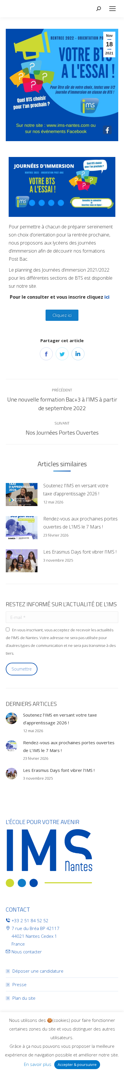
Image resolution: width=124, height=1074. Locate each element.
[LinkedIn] (78, 353)
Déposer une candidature (37, 971)
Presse (19, 984)
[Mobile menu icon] (112, 8)
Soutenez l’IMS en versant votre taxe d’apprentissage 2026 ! (75, 489)
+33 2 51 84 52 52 (30, 920)
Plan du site (23, 998)
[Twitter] (62, 353)
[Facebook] (46, 353)
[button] (62, 315)
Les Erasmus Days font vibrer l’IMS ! (80, 552)
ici (107, 297)
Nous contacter (27, 951)
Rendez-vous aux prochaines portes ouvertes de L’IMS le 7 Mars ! (80, 523)
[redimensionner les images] (21, 494)
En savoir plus (37, 1064)
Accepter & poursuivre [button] (77, 1064)
